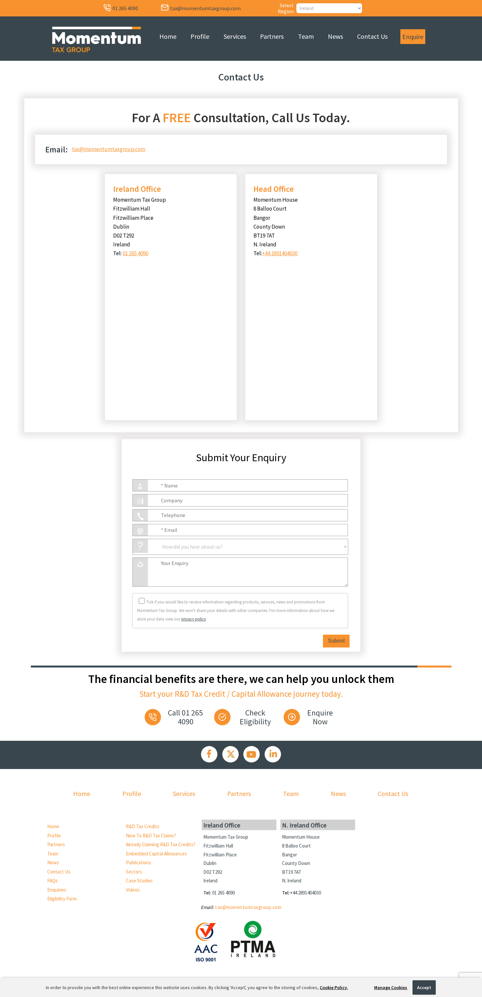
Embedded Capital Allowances (156, 853)
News (335, 36)
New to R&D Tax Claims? (151, 835)
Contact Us (372, 36)
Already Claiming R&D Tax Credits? (160, 844)
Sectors (134, 872)
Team (306, 36)
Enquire (412, 37)
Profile (200, 36)
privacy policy (193, 619)
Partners (272, 36)
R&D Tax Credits (142, 826)
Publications (138, 862)
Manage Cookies (390, 987)
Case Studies (139, 880)
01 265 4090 (135, 253)
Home (167, 36)
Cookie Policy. (334, 987)
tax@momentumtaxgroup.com (108, 149)
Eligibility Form (62, 898)
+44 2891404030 (279, 253)
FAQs (52, 880)
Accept (424, 987)
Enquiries (56, 890)
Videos (133, 890)
